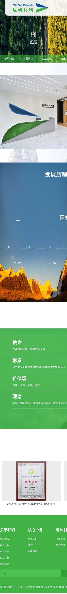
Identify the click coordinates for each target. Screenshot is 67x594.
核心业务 (35, 530)
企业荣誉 (4, 557)
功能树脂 (32, 551)
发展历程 (4, 545)
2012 (17, 263)
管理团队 (4, 563)
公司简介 (4, 538)
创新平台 (60, 538)
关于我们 (7, 530)
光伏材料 (32, 538)
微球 (30, 545)
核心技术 (60, 545)
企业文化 (4, 551)
